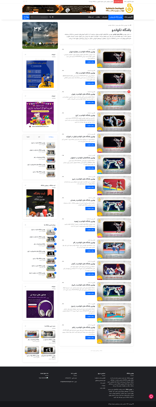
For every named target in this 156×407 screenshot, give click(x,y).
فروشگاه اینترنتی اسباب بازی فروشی (40, 101)
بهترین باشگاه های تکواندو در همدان (83, 200)
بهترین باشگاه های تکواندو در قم (84, 242)
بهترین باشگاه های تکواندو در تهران (83, 94)
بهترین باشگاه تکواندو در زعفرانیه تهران (82, 52)
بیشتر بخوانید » (90, 62)
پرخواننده (51, 137)
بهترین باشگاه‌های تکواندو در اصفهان (83, 158)
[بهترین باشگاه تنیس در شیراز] (50, 268)
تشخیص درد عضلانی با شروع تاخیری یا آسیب (102, 1)
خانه (129, 25)
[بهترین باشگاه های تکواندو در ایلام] (114, 334)
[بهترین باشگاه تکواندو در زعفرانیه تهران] (114, 58)
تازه (39, 137)
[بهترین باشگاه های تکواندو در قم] (114, 249)
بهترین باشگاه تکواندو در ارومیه (84, 221)
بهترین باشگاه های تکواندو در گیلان (83, 264)
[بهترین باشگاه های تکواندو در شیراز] (114, 291)
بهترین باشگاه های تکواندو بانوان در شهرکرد (80, 136)
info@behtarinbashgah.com (67, 382)
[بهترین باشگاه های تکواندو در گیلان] (114, 270)
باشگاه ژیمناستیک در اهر (39, 157)
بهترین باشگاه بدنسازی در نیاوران (37, 150)
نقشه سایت (102, 388)
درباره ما (103, 385)
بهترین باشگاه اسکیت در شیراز (38, 143)
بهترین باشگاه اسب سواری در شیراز (37, 273)
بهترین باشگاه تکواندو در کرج (85, 115)
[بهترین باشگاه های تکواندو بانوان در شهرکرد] (114, 143)
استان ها (105, 17)
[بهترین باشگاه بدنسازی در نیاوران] (50, 152)
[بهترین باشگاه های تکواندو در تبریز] (114, 185)
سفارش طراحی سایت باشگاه (40, 59)
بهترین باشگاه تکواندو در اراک (85, 73)
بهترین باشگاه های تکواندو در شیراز (83, 285)
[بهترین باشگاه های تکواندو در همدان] (114, 206)
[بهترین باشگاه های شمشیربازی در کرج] (50, 167)
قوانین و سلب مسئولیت (100, 378)
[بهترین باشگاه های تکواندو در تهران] (114, 100)
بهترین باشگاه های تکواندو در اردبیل (83, 306)
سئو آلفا (110, 404)
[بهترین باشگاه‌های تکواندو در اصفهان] (114, 164)
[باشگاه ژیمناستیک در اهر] (50, 160)
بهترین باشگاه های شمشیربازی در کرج (36, 164)
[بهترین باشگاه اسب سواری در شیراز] (50, 275)
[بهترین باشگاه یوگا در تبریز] (50, 174)
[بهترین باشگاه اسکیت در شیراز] (50, 145)
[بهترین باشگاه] (119, 8)
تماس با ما (103, 383)
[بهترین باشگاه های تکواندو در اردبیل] (114, 312)
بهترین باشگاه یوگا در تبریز (39, 172)
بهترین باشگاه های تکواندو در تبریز (83, 179)
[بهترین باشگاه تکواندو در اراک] (114, 79)
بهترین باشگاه (127, 17)
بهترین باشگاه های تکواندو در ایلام (83, 327)
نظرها (28, 137)
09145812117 (68, 378)
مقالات (98, 17)
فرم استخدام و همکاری (100, 380)
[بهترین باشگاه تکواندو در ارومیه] (114, 228)
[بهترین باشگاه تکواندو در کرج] (114, 122)
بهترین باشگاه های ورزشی (116, 17)
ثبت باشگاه (91, 17)
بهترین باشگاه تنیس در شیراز (38, 266)
